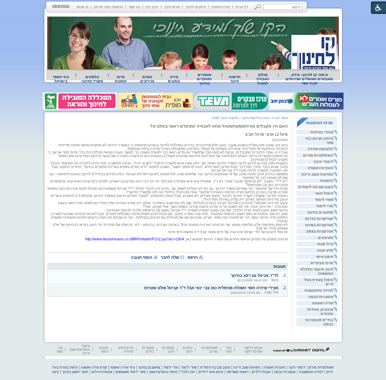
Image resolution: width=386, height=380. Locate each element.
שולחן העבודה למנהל (262, 79)
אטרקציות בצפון (319, 231)
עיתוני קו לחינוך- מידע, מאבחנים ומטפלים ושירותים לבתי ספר (309, 79)
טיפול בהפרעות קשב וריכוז (79, 349)
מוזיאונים (325, 238)
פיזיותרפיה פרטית (125, 349)
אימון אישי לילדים (210, 372)
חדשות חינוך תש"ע (225, 118)
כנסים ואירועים (147, 79)
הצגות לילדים (261, 372)
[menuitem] (309, 79)
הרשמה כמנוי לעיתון (108, 7)
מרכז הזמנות (220, 7)
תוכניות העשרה (320, 168)
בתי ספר (229, 349)
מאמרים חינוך (168, 349)
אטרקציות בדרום (319, 219)
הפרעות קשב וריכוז (317, 174)
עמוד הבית (280, 118)
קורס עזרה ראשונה (94, 367)
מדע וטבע (325, 250)
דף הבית (242, 7)
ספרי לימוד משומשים (130, 372)
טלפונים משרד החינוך (92, 79)
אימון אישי (324, 257)
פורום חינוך (172, 7)
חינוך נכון (152, 7)
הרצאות (326, 181)
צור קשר (134, 7)
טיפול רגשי (324, 193)
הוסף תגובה (141, 257)
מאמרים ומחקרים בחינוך (204, 79)
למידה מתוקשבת (319, 290)
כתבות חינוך (187, 349)
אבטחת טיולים (102, 372)
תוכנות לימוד (104, 349)
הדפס (193, 257)
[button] (257, 7)
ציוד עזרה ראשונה (122, 367)
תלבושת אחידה (320, 149)
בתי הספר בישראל (60, 79)
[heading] (264, 243)
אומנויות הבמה (320, 297)
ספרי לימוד (324, 200)
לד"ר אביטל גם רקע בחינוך (254, 275)
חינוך (55, 372)
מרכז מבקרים (322, 263)
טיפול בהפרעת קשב (163, 372)
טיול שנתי (325, 244)
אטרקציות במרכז (319, 225)
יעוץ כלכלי (188, 372)
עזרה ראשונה (322, 303)
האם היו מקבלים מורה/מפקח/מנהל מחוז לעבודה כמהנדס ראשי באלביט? (219, 126)
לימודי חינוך (323, 162)
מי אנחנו (82, 7)
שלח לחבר (170, 257)
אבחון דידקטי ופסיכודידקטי (253, 349)
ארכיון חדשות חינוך (255, 118)
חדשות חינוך (234, 79)
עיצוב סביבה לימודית (315, 187)
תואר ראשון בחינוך (75, 372)
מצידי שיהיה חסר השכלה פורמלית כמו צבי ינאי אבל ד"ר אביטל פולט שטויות (211, 288)
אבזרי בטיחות (322, 132)
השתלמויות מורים (318, 155)
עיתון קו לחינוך (195, 7)
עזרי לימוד (324, 206)
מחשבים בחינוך (320, 212)
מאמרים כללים (148, 349)
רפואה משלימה (237, 372)
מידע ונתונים (174, 79)
